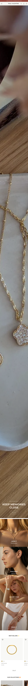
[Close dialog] (26, 326)
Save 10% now (14, 355)
